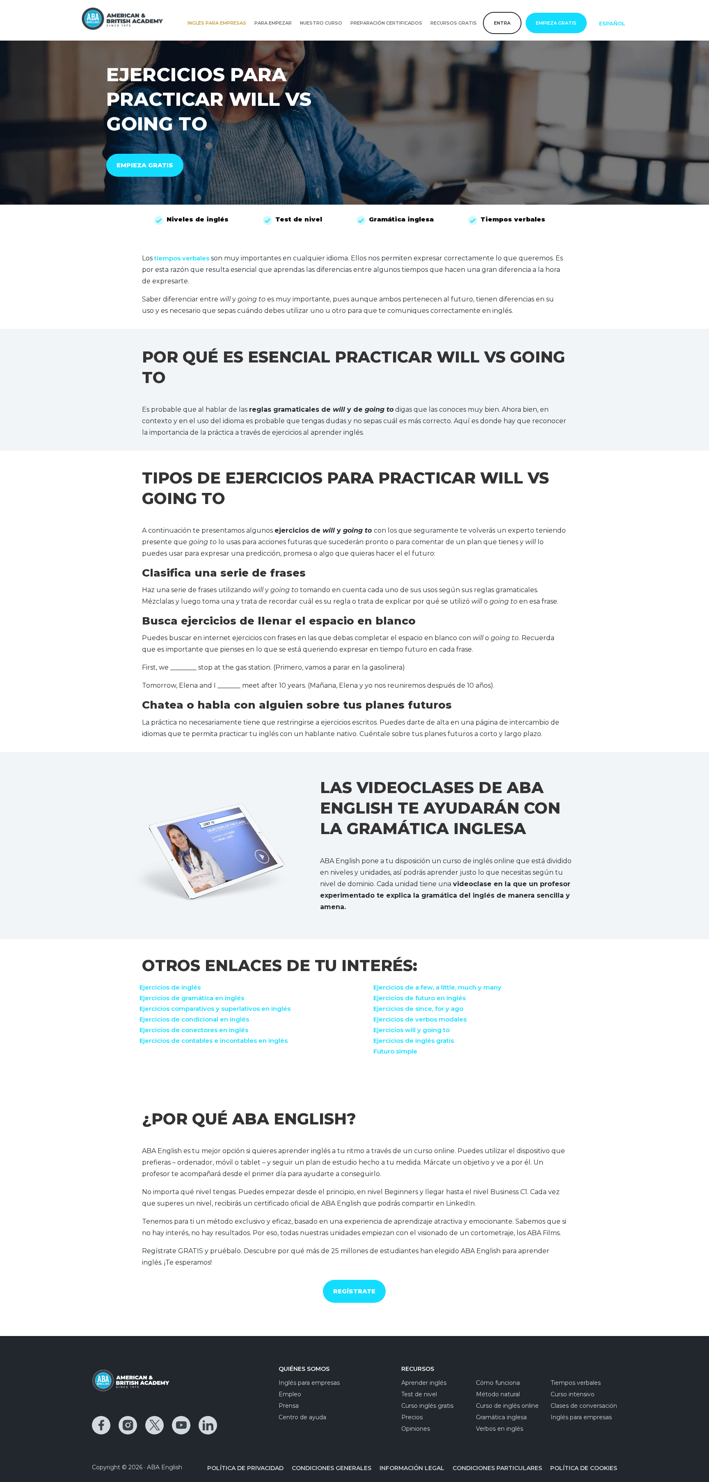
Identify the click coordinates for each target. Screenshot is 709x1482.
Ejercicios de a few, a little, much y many (437, 987)
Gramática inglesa (501, 1417)
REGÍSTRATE (354, 1291)
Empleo (290, 1394)
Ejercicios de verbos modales (420, 1019)
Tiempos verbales (576, 1382)
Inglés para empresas (217, 23)
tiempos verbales (181, 258)
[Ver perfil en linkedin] (208, 1425)
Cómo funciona (498, 1382)
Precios (412, 1417)
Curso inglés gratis (427, 1405)
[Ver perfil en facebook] (101, 1425)
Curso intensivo (573, 1394)
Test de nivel (419, 1394)
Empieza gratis (556, 23)
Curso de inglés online (507, 1405)
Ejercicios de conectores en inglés (194, 1030)
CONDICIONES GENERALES (331, 1468)
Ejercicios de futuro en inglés (419, 998)
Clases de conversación (584, 1405)
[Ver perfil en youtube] (181, 1425)
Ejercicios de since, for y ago (418, 1008)
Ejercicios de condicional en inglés (194, 1019)
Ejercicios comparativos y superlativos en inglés (215, 1008)
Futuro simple (395, 1051)
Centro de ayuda (302, 1417)
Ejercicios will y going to (411, 1030)
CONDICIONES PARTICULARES (497, 1468)
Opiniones (415, 1428)
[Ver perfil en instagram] (128, 1425)
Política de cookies (583, 1468)
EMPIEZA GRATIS (145, 165)
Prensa (289, 1405)
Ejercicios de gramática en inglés (192, 998)
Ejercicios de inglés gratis (413, 1040)
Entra (502, 23)
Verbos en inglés (499, 1428)
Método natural (498, 1394)
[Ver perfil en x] (154, 1425)
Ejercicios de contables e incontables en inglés (214, 1040)
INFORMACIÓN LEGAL (412, 1468)
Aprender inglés (423, 1382)
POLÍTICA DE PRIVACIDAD (245, 1468)
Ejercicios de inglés (170, 987)
